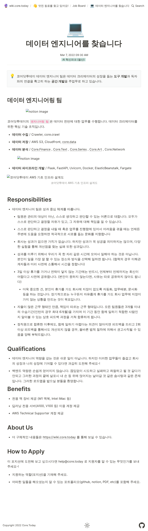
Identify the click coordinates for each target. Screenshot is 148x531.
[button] (138, 5)
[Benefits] (5, 389)
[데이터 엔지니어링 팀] (5, 100)
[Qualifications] (5, 349)
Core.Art (95, 149)
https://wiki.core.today (59, 437)
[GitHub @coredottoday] (141, 525)
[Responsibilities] (5, 199)
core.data (69, 142)
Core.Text (60, 149)
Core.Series (78, 149)
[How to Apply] (5, 451)
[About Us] (5, 427)
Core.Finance (40, 149)
